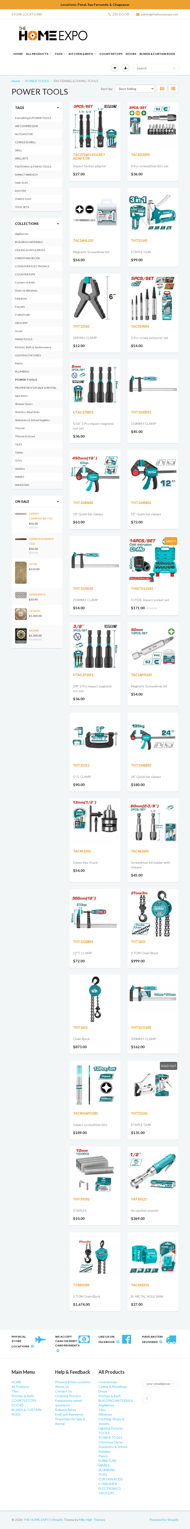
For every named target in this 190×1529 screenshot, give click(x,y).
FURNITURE (22, 315)
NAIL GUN (21, 182)
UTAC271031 (83, 675)
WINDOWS (22, 485)
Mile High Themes (92, 1520)
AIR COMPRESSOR (26, 126)
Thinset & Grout (25, 436)
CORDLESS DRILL (25, 142)
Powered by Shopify (163, 1520)
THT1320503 (83, 588)
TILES (18, 444)
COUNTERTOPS (110, 54)
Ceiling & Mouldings (112, 1387)
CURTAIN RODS (110, 1479)
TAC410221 (140, 1285)
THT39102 (81, 1199)
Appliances (21, 234)
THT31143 (139, 240)
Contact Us (63, 1391)
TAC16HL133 (83, 240)
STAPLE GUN (23, 199)
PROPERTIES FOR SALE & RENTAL (36, 387)
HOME (18, 54)
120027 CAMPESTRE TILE (41, 516)
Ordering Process (68, 1396)
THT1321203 (141, 1027)
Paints (19, 363)
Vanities (20, 468)
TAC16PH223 (141, 675)
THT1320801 (83, 942)
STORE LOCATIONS (27, 14)
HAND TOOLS (23, 339)
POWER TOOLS (37, 81)
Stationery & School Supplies (32, 420)
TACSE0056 (140, 326)
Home (16, 81)
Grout (18, 331)
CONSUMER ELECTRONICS (32, 266)
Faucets (20, 306)
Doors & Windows (26, 290)
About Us (62, 1387)
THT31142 (139, 1113)
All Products (37, 54)
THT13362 (81, 326)
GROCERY (21, 323)
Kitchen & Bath (81, 54)
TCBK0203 (81, 1285)
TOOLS (104, 1433)
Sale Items (21, 396)
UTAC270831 (83, 412)
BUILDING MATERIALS (29, 242)
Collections (27, 224)
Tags (19, 108)
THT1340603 (83, 503)
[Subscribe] (172, 1383)
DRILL (18, 150)
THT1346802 (141, 765)
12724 (33, 564)
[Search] (174, 68)
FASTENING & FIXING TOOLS (33, 166)
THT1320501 (141, 412)
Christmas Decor (110, 1442)
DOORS (131, 54)
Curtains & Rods (25, 282)
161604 (34, 630)
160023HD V (37, 594)
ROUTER (20, 191)
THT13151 (81, 765)
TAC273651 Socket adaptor (89, 156)
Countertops (107, 1382)
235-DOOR (120, 14)
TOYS (18, 460)
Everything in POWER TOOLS (33, 118)
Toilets (19, 452)
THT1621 (138, 942)
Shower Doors (24, 404)
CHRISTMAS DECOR (27, 258)
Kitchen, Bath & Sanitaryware (33, 347)
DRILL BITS (21, 158)
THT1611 (80, 1027)
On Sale (22, 501)
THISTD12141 (142, 588)
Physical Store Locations (73, 1382)
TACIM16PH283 (85, 1113)
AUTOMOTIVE (24, 134)
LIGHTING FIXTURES (28, 355)
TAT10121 (139, 1199)
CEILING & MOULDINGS (30, 250)
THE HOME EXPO (36, 1520)
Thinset (20, 428)
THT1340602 (141, 503)
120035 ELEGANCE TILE (41, 541)
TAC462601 (140, 851)
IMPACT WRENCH (26, 174)
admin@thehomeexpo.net (159, 14)
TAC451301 (82, 851)
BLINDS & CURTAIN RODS (157, 54)
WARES (19, 477)
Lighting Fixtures (110, 1428)
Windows (105, 1414)
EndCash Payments (69, 1414)
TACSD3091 (140, 155)
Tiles (58, 54)
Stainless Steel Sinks (27, 412)
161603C (35, 610)
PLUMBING (22, 371)
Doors (102, 1391)
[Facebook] (146, 1398)
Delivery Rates (65, 1410)
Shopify (57, 1520)
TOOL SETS (22, 207)
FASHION (21, 298)
